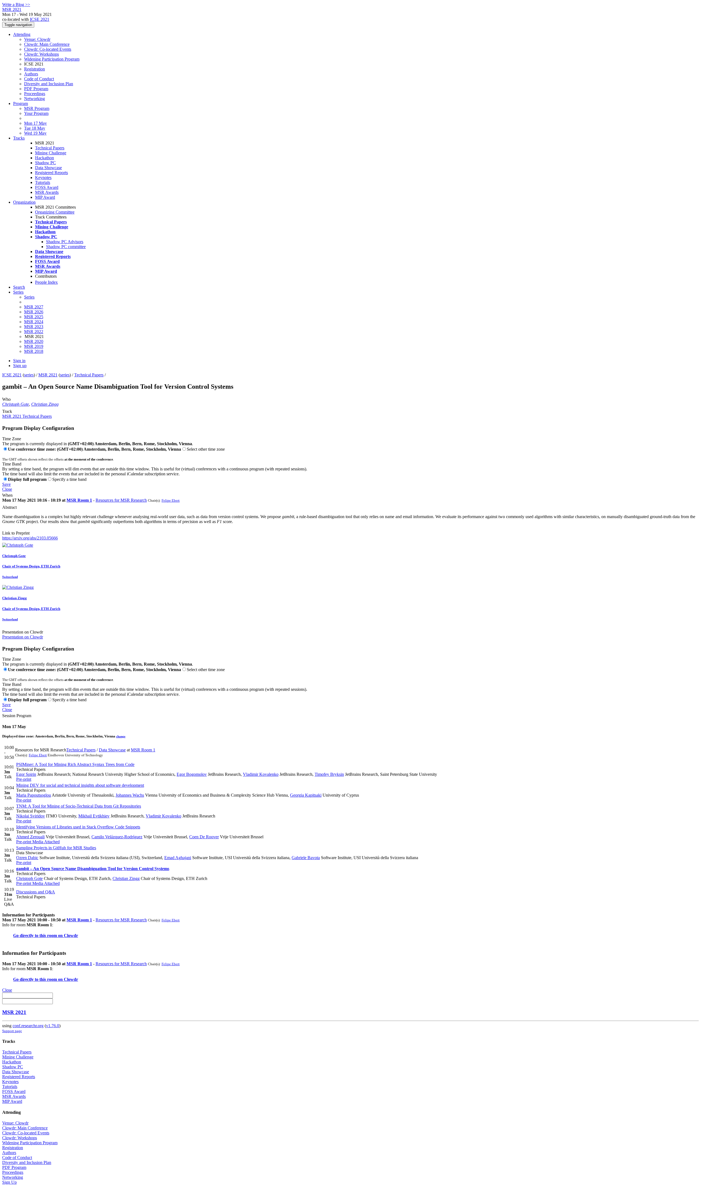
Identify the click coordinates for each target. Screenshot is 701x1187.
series (29, 375)
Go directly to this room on (38, 935)
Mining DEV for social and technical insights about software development (80, 785)
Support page (12, 1031)
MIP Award (45, 197)
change (120, 736)
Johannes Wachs (130, 795)
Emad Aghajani (177, 857)
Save (6, 484)
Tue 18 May (34, 128)
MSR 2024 (33, 321)
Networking (34, 98)
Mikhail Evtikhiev (94, 816)
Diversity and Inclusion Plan (48, 83)
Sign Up (9, 1182)
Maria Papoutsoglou (33, 795)
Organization (24, 202)
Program (20, 103)
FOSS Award (46, 187)
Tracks (19, 138)
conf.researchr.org (28, 1025)
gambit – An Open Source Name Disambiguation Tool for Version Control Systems (92, 868)
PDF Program (36, 88)
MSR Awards (47, 192)
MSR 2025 (33, 316)
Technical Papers (49, 148)
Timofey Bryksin (329, 774)
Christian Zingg (45, 404)
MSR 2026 (33, 311)
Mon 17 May (35, 123)
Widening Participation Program (51, 59)
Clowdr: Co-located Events (47, 49)
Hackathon (44, 157)
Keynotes (43, 177)
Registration (34, 69)
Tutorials (42, 182)
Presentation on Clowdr (22, 632)
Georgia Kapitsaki (305, 795)
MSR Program (36, 108)
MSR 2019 (33, 346)
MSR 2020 (33, 341)
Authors (31, 74)
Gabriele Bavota (306, 857)
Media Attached (45, 841)
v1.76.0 (52, 1025)
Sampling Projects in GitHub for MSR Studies (56, 847)
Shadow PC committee (66, 246)
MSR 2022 (33, 331)
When (7, 495)
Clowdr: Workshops (41, 54)
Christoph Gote (15, 404)
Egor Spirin (26, 774)
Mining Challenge (50, 152)
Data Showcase (48, 167)
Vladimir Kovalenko (260, 774)
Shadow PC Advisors (64, 241)
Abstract (9, 507)
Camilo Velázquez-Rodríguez (116, 836)
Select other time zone (206, 449)
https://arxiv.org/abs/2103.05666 (30, 538)
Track (7, 411)
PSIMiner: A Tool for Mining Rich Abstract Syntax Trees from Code (75, 764)
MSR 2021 (48, 375)
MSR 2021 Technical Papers (27, 416)
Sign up (20, 365)
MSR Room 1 (79, 500)
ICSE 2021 (39, 19)
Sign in (19, 360)
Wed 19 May (35, 133)
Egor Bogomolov (192, 774)
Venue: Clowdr (37, 39)
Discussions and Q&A (35, 892)
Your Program (36, 113)
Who (6, 399)
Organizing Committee (54, 212)
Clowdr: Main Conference (47, 44)
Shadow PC (45, 162)
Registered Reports (51, 172)
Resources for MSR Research (121, 500)
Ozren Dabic (27, 857)
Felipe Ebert (171, 500)
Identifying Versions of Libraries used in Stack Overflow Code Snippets (78, 827)
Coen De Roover (204, 836)
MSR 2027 (33, 307)
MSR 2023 (33, 326)
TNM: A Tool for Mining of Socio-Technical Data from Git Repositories (78, 806)
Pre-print (23, 779)
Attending (21, 34)
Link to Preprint (16, 533)
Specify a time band (69, 479)
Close (7, 489)
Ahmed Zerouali (30, 836)
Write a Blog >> (16, 4)
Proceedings (34, 93)
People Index (46, 282)
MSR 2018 (33, 351)
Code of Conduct (39, 78)
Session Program (16, 715)
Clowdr (71, 935)
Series (29, 297)
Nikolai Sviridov (30, 816)
